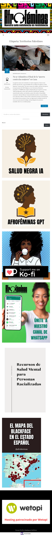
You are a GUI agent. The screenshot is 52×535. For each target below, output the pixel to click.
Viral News (27, 530)
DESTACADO (17, 73)
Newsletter (45, 114)
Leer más (44, 106)
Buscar (3, 122)
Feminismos (23, 73)
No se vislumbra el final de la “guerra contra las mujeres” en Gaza (29, 78)
